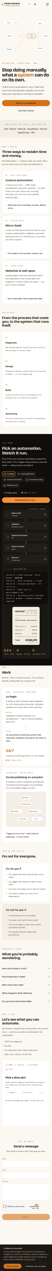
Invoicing (10, 474)
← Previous (11, 1092)
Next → (42, 1092)
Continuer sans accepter (35, 1266)
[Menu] (47, 4)
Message (5, 1181)
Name (4, 1159)
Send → (26, 1217)
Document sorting (36, 479)
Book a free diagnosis (26, 103)
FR (30, 4)
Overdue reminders (14, 479)
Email (4, 1170)
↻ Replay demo (10, 493)
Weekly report (12, 485)
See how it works (26, 110)
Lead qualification (27, 474)
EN (35, 4)
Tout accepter (12, 1266)
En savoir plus (29, 1259)
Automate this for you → (26, 500)
